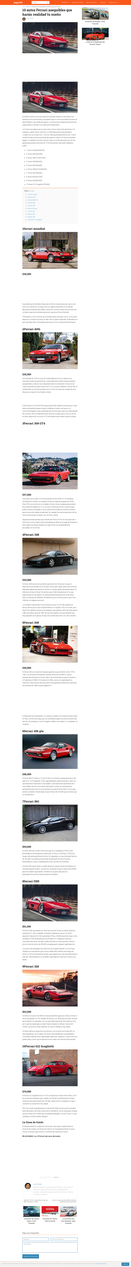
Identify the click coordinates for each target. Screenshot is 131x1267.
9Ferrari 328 (31, 217)
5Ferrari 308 (31, 206)
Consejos (103, 2)
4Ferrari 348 (31, 203)
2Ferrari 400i (31, 197)
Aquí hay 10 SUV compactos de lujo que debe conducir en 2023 (36, 1201)
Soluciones (112, 2)
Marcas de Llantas (77, 2)
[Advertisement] (49, 67)
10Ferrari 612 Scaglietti (34, 220)
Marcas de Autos (91, 2)
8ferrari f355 (31, 214)
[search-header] (47, 2)
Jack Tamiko (30, 18)
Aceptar (125, 1264)
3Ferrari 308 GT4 (32, 200)
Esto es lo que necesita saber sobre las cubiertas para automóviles (64, 1201)
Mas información (101, 1263)
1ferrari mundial (32, 194)
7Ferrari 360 (31, 211)
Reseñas (64, 2)
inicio (23, 6)
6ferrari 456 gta (32, 208)
